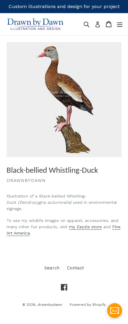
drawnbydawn (50, 305)
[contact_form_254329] (114, 310)
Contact (75, 268)
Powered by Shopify (88, 305)
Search (52, 268)
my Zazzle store (85, 226)
